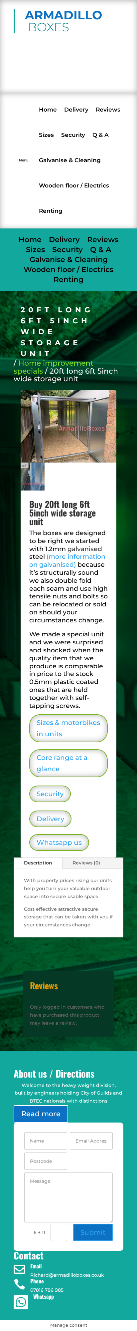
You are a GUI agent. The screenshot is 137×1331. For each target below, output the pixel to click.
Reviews (108, 109)
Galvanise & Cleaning (70, 160)
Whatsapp (43, 1296)
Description (38, 863)
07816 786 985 (58, 80)
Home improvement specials (53, 367)
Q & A (100, 135)
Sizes (46, 135)
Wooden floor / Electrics (74, 185)
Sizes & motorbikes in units (68, 728)
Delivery (76, 109)
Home (48, 109)
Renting (51, 210)
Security (73, 135)
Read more (41, 1114)
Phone (37, 1281)
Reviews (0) (86, 863)
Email (36, 1266)
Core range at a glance (62, 763)
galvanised (85, 549)
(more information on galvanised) (67, 560)
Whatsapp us (59, 842)
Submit (92, 1232)
